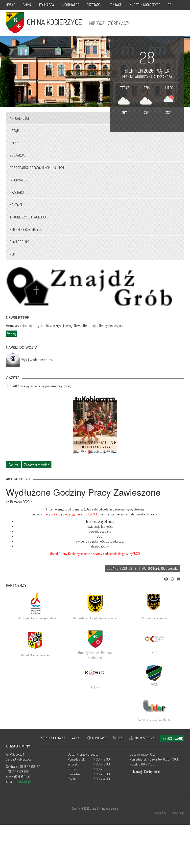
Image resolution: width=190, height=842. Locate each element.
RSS (120, 738)
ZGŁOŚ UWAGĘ (173, 738)
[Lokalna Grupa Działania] (154, 706)
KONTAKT (115, 5)
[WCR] (154, 672)
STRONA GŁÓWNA (53, 738)
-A (74, 738)
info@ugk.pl (23, 781)
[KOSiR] (95, 674)
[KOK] (154, 639)
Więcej (11, 334)
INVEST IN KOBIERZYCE (144, 5)
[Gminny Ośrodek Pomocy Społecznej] (95, 639)
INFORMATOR (70, 5)
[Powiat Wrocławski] (154, 603)
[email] (178, 578)
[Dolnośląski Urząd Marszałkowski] (95, 603)
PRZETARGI (94, 5)
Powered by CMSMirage (168, 813)
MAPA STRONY (144, 738)
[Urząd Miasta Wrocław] (36, 640)
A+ (79, 738)
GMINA (27, 5)
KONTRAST (99, 738)
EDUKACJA (46, 5)
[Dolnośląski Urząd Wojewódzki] (36, 603)
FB (169, 5)
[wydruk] (166, 578)
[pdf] (172, 578)
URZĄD (10, 5)
